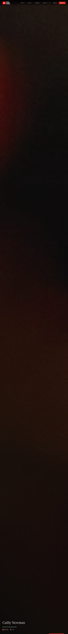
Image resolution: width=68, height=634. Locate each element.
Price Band (6, 629)
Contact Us (62, 2)
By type (23, 2)
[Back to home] (6, 3)
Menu (56, 2)
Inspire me (37, 2)
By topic (30, 2)
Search (45, 2)
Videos (13, 629)
